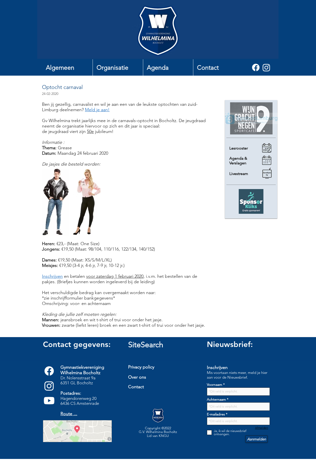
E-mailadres (216, 414)
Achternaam (216, 399)
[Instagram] (266, 67)
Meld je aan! (97, 109)
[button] (67, 67)
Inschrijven (52, 276)
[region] (159, 398)
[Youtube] (49, 400)
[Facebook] (256, 67)
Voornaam (214, 384)
